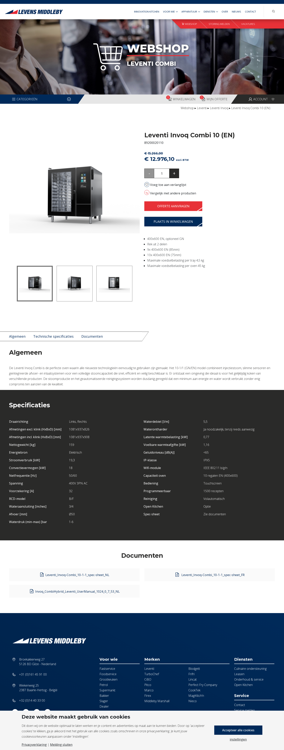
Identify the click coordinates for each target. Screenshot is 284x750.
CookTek (194, 690)
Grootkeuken (108, 679)
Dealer (104, 706)
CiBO (147, 679)
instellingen (238, 739)
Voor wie (169, 11)
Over (225, 11)
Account (260, 99)
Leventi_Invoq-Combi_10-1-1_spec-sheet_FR (213, 575)
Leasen (239, 674)
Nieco (192, 701)
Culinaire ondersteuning (250, 668)
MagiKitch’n (196, 695)
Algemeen (17, 336)
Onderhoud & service (249, 679)
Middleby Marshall (156, 701)
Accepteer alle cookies (238, 730)
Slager (103, 701)
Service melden (244, 710)
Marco (149, 690)
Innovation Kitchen (146, 11)
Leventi (202, 108)
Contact (250, 11)
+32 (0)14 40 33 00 (32, 700)
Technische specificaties (53, 336)
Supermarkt (107, 690)
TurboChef (151, 674)
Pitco (147, 685)
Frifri (191, 674)
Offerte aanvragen (173, 206)
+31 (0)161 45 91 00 (33, 674)
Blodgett (194, 668)
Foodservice (107, 674)
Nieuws (236, 11)
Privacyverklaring (34, 744)
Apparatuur (189, 11)
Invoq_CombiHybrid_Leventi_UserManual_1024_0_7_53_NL (77, 591)
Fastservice (107, 668)
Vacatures (248, 24)
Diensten (209, 11)
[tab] (17, 336)
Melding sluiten (61, 744)
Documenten (92, 336)
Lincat (192, 679)
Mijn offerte (214, 98)
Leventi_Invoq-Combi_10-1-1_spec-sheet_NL (77, 575)
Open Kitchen (243, 685)
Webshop (190, 24)
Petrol (103, 685)
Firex (147, 695)
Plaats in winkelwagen (173, 221)
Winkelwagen (181, 98)
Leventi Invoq (219, 108)
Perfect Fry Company (202, 685)
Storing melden (219, 24)
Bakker (104, 695)
